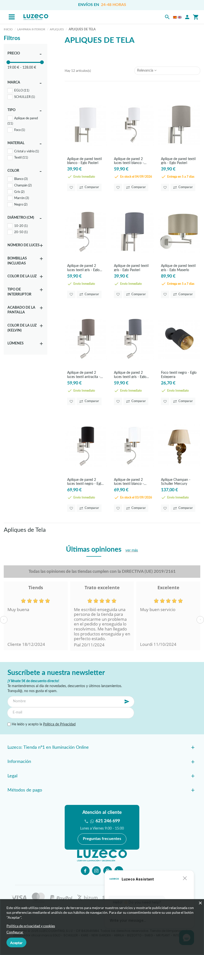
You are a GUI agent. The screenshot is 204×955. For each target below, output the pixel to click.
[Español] (175, 17)
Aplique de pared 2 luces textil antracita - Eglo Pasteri (83, 374)
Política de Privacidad (59, 724)
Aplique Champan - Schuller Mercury (175, 481)
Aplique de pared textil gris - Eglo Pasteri (178, 161)
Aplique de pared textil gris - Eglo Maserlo (178, 267)
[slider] (8, 62)
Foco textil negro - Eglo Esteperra (179, 374)
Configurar (14, 932)
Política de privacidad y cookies (30, 926)
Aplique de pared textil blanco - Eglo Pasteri (84, 161)
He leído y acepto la (43, 724)
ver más (131, 550)
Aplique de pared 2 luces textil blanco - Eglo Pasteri (129, 161)
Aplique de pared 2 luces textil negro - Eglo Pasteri (85, 481)
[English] (180, 17)
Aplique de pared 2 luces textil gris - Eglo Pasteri (83, 267)
